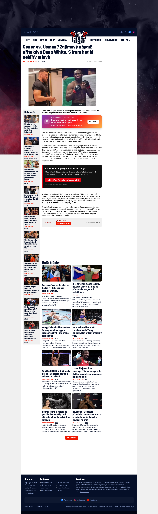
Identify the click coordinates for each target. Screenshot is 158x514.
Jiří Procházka (56, 296)
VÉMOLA (62, 40)
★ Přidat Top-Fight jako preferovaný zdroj (63, 180)
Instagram (81, 500)
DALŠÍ (124, 40)
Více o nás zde (84, 492)
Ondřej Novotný (63, 483)
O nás (60, 490)
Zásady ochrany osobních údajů (124, 506)
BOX (35, 40)
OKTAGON (95, 40)
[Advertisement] (72, 244)
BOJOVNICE (111, 40)
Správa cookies (92, 506)
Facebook (67, 500)
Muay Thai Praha (64, 488)
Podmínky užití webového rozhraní (75, 506)
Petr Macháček (46, 490)
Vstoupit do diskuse (64, 224)
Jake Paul (44, 488)
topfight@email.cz (31, 488)
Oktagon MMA (28, 205)
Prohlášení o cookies (105, 506)
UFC (28, 40)
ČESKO (44, 40)
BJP (52, 40)
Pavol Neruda (62, 485)
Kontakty (93, 500)
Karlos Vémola (33, 158)
